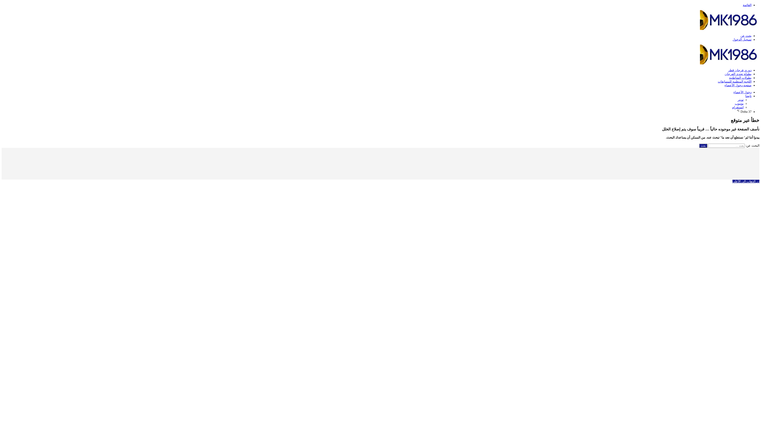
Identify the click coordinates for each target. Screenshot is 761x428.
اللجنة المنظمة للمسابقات (734, 81)
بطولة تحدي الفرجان (738, 74)
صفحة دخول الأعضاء (738, 85)
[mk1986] (729, 29)
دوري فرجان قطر (739, 70)
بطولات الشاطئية (740, 77)
